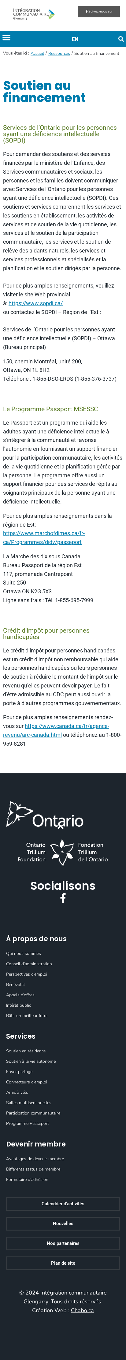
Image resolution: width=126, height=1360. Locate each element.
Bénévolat (15, 984)
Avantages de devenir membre (35, 1159)
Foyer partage (19, 1072)
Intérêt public (18, 1005)
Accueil (37, 53)
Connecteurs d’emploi (26, 1082)
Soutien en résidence (26, 1051)
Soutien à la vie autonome (31, 1061)
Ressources (59, 53)
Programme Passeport (27, 1123)
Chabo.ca (82, 1310)
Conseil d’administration (29, 964)
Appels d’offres (20, 995)
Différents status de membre (33, 1169)
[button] (6, 37)
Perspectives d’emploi (26, 974)
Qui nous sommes (23, 953)
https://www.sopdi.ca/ (36, 303)
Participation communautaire (33, 1113)
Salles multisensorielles (28, 1103)
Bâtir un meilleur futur (27, 1016)
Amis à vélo (17, 1092)
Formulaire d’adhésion (27, 1179)
